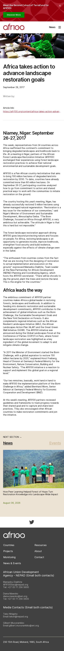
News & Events (12, 563)
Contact (39, 557)
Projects (8, 551)
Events (55, 443)
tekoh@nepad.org (18, 616)
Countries (8, 545)
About (38, 551)
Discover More (14, 15)
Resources (40, 545)
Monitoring (9, 557)
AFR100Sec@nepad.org (15, 584)
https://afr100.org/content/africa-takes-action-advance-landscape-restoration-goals (32, 111)
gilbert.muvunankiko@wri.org (24, 625)
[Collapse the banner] (60, 5)
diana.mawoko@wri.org (15, 596)
